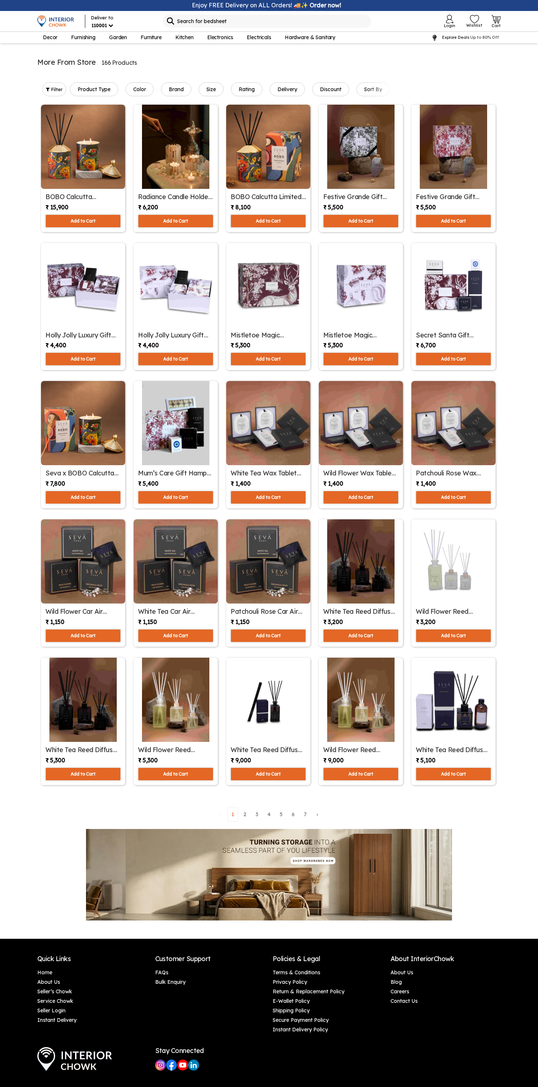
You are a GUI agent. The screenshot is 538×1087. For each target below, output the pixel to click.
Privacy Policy (290, 982)
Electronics (220, 37)
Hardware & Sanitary (310, 37)
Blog (396, 982)
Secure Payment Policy (301, 1020)
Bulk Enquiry (170, 982)
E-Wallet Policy (291, 1001)
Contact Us (404, 1001)
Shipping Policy (291, 1010)
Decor (50, 37)
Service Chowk (55, 1001)
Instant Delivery (56, 1020)
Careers (400, 991)
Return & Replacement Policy (308, 991)
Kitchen (184, 37)
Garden (118, 37)
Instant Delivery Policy (300, 1029)
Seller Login (51, 1010)
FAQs (161, 972)
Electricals (259, 37)
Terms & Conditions (296, 972)
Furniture (151, 37)
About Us (48, 982)
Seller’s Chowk (54, 991)
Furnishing (83, 37)
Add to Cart (83, 221)
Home (44, 972)
